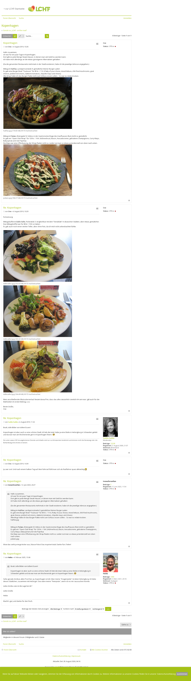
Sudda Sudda (108, 438)
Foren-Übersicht (10, 650)
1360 (112, 577)
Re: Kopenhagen (12, 207)
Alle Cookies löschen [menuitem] (100, 650)
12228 (112, 443)
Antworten (7, 36)
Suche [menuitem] (21, 18)
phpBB (57, 667)
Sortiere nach (68, 609)
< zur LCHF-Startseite (14, 8)
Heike (105, 573)
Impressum (76, 656)
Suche (47, 36)
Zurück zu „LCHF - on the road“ (15, 30)
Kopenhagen (10, 25)
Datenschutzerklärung (61, 656)
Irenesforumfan (109, 481)
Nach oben (129, 200)
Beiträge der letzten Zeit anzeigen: (36, 609)
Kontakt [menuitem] (83, 650)
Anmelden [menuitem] (127, 18)
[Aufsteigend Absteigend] (98, 609)
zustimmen (182, 674)
